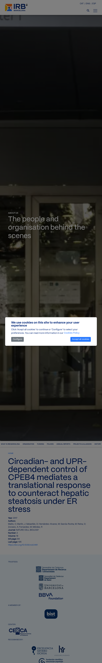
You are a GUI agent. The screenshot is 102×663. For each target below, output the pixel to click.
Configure (17, 339)
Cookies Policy (71, 333)
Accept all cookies (80, 339)
